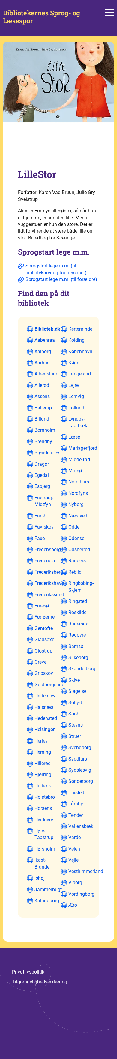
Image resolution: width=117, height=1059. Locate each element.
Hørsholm (44, 849)
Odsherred (79, 549)
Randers (77, 560)
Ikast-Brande (42, 863)
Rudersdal (79, 624)
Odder (74, 527)
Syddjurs (77, 759)
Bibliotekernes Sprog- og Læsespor (41, 17)
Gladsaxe (44, 639)
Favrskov (44, 527)
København (80, 351)
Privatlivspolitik (28, 972)
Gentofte (43, 628)
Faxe (39, 538)
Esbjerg (42, 486)
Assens (42, 396)
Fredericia (44, 560)
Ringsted (77, 601)
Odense (76, 538)
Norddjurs (78, 482)
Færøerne (44, 617)
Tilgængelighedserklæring (39, 982)
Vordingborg (81, 894)
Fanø (39, 516)
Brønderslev (46, 452)
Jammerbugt (48, 889)
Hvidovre (43, 820)
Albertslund (46, 374)
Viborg (75, 882)
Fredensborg (47, 549)
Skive (74, 680)
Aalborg (42, 351)
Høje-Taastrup (43, 834)
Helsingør (44, 729)
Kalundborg (46, 900)
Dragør (41, 464)
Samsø (75, 646)
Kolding (76, 340)
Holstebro (44, 797)
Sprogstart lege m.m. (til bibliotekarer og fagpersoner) (56, 269)
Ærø (72, 905)
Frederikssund (49, 594)
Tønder (75, 815)
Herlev (41, 741)
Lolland (76, 408)
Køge (73, 363)
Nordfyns (78, 493)
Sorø (73, 714)
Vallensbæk (80, 826)
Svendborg (79, 747)
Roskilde (77, 612)
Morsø (75, 471)
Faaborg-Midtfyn (43, 501)
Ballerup (43, 408)
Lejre (73, 385)
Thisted (76, 792)
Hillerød (42, 763)
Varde (74, 837)
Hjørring (42, 774)
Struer (74, 736)
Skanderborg (81, 669)
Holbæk (42, 786)
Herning (42, 752)
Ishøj (39, 878)
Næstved (77, 516)
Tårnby (75, 804)
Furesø (41, 606)
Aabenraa (44, 340)
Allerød (41, 385)
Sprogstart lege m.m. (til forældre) (61, 279)
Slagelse (77, 691)
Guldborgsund (49, 684)
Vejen (74, 849)
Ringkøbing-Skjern (81, 586)
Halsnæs (43, 707)
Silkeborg (78, 657)
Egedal (41, 475)
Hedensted (45, 718)
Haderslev (45, 696)
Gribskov (43, 673)
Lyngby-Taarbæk (77, 422)
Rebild (75, 572)
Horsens (43, 808)
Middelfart (79, 459)
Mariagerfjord (82, 448)
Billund (41, 419)
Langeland (79, 374)
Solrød (75, 702)
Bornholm (44, 430)
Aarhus (42, 363)
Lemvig (76, 396)
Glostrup (43, 651)
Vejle (73, 860)
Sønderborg (80, 781)
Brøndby (43, 441)
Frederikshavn (49, 583)
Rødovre (77, 635)
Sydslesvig (79, 770)
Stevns (75, 725)
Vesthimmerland (85, 871)
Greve (40, 662)
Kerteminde (80, 329)
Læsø (74, 437)
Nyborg (76, 504)
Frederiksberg (48, 572)
